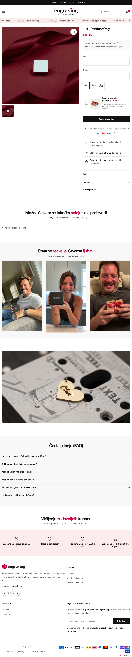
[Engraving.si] (66, 12)
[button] (125, 655)
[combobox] (110, 11)
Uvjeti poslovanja (75, 578)
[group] (40, 65)
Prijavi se (121, 621)
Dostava (5, 609)
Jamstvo (6, 614)
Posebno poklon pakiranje (110, 99)
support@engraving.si (12, 586)
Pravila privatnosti (75, 582)
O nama (70, 573)
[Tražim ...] (101, 11)
